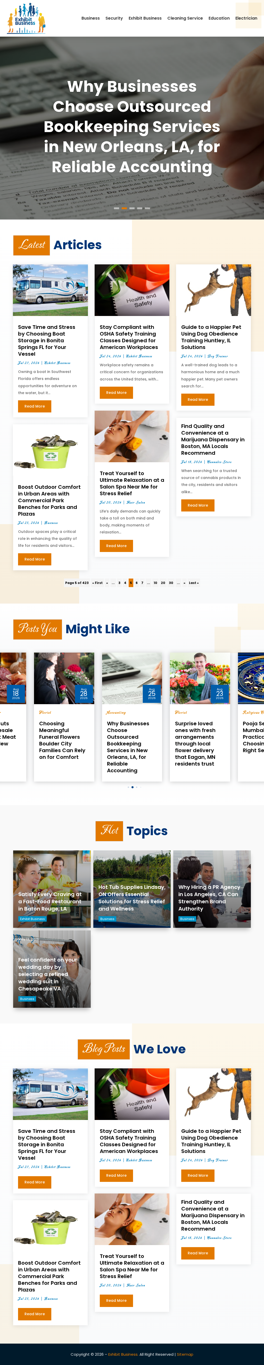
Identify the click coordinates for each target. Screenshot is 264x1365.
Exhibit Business (145, 18)
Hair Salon (136, 503)
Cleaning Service (185, 18)
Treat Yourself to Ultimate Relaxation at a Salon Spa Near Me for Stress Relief (132, 483)
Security (114, 18)
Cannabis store (219, 462)
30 (171, 583)
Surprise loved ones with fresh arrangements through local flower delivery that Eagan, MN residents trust (132, 127)
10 (155, 583)
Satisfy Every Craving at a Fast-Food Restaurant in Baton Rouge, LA (50, 901)
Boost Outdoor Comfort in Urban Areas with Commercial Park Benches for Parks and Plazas (49, 500)
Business (90, 18)
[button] (128, 787)
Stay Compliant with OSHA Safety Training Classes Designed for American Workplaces (129, 337)
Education (219, 18)
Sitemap (185, 1354)
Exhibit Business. (123, 1354)
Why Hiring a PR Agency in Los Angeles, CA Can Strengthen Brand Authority (209, 897)
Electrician (246, 18)
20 (163, 583)
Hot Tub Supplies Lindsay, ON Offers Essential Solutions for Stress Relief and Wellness (132, 897)
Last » (194, 583)
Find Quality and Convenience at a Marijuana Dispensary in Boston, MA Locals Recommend (213, 440)
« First (97, 583)
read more (34, 406)
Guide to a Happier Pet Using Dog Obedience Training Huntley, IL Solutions (211, 337)
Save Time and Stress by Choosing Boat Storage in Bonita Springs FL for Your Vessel (46, 340)
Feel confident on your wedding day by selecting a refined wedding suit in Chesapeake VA (47, 974)
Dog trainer (218, 356)
